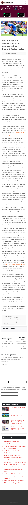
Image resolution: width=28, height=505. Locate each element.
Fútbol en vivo (20, 322)
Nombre (3, 379)
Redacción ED (9, 328)
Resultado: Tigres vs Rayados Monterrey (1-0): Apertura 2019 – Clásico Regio (18, 428)
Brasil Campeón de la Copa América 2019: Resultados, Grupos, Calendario (14, 482)
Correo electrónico (13, 380)
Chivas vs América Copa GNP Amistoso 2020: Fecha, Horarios (18, 415)
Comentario (4, 364)
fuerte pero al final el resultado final (15, 264)
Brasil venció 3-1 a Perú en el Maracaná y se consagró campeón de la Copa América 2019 (15, 476)
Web (19, 379)
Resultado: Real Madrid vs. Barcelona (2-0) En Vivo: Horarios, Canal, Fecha (17, 422)
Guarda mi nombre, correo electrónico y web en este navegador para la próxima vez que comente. (14, 388)
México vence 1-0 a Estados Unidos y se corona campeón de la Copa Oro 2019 (15, 463)
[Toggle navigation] (26, 2)
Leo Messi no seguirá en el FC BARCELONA (18, 408)
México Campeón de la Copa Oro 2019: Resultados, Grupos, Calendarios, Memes (14, 469)
